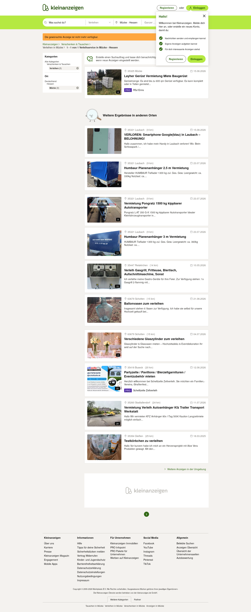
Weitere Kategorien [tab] (119, 599)
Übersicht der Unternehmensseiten (188, 552)
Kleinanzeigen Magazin (56, 555)
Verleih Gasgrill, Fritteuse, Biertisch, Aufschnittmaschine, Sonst (150, 272)
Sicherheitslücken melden (91, 551)
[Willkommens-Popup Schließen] (204, 16)
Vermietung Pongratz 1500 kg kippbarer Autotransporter (153, 205)
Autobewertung (185, 558)
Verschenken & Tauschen (58, 64)
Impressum (83, 580)
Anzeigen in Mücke (155, 605)
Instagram (148, 551)
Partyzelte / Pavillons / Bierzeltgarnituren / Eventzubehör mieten (154, 374)
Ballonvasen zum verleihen (144, 303)
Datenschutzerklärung (89, 568)
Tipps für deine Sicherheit (91, 547)
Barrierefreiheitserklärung (91, 564)
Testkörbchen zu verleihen (143, 441)
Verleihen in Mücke (114, 605)
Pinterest (148, 559)
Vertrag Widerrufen (87, 555)
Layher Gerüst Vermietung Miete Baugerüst (155, 76)
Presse (48, 551)
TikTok (147, 564)
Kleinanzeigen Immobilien (124, 543)
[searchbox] (67, 22)
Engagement (51, 559)
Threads (147, 555)
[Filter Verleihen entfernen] (77, 68)
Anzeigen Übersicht (187, 547)
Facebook (148, 543)
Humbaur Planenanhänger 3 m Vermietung (155, 237)
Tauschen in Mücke (94, 605)
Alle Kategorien (52, 61)
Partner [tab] (137, 599)
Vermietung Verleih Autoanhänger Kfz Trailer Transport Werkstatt (164, 409)
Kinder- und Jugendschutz (91, 559)
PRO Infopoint (118, 547)
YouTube (148, 547)
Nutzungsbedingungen (89, 576)
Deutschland (51, 81)
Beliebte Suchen (185, 543)
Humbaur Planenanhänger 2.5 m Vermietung (156, 168)
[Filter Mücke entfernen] (77, 88)
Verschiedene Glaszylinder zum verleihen (154, 339)
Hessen (50, 83)
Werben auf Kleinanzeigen (124, 558)
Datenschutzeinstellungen (91, 572)
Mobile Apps (50, 564)
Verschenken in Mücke (134, 605)
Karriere (48, 547)
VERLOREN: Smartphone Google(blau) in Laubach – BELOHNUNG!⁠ (162, 137)
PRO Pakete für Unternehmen (118, 552)
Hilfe (79, 543)
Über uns (49, 543)
